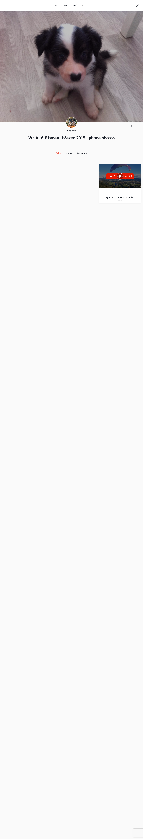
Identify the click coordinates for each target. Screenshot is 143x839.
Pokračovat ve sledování (120, 176)
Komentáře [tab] (81, 152)
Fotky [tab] (58, 152)
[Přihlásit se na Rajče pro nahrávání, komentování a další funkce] (138, 5)
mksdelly (121, 200)
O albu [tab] (69, 152)
